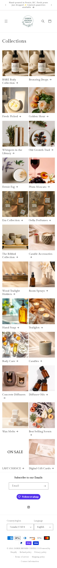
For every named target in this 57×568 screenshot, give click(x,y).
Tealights (34, 327)
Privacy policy (40, 552)
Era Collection (11, 220)
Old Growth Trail (39, 150)
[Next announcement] (51, 5)
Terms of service (22, 557)
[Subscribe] (44, 486)
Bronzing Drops (38, 79)
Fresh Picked (10, 116)
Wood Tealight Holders (11, 292)
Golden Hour (37, 116)
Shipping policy (38, 557)
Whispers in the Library (12, 152)
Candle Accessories (40, 253)
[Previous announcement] (5, 5)
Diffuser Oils (37, 394)
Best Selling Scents (40, 431)
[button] (6, 21)
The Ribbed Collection (9, 255)
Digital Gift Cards (40, 468)
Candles (34, 361)
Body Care (8, 361)
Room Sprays (37, 290)
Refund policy (25, 552)
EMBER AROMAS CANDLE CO (27, 548)
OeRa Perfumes (38, 220)
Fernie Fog (8, 186)
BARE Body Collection (9, 81)
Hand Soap (9, 327)
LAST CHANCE (11, 468)
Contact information (30, 561)
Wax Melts (8, 431)
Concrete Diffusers (14, 394)
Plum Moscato (38, 186)
